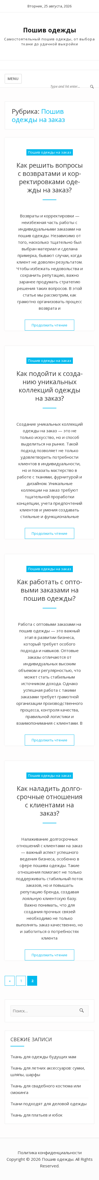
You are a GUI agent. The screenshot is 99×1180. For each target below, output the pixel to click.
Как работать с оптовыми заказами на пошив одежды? (49, 590)
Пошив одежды (49, 30)
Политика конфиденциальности (50, 1152)
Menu (13, 78)
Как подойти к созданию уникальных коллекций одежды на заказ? (49, 386)
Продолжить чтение (53, 325)
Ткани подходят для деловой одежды (48, 1103)
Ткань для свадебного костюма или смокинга (45, 1089)
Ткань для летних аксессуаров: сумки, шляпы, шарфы (47, 1071)
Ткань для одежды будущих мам (43, 1056)
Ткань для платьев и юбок (36, 1115)
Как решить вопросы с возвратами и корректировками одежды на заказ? (49, 177)
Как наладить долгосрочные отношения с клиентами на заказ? (49, 801)
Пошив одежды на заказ (49, 152)
